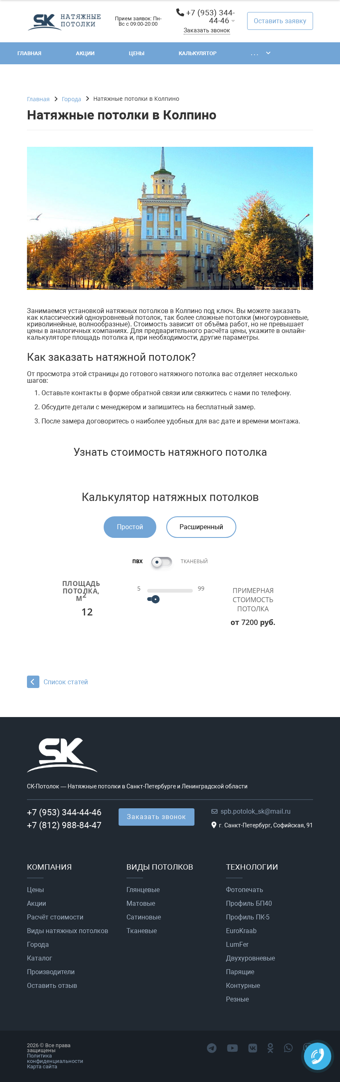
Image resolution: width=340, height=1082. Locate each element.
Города (38, 944)
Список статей (66, 682)
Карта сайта (42, 1066)
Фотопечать (244, 890)
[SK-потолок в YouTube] (232, 1048)
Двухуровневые (250, 958)
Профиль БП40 (249, 903)
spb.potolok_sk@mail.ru (256, 811)
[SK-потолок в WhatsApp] (288, 1048)
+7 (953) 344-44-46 (210, 16)
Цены (136, 53)
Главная (29, 53)
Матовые (140, 903)
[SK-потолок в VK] (252, 1048)
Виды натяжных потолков (67, 931)
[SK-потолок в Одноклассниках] (270, 1048)
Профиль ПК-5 (248, 917)
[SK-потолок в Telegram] (211, 1048)
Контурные (243, 985)
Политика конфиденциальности (55, 1058)
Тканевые (141, 931)
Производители (51, 972)
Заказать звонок (207, 30)
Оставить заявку (280, 21)
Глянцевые (143, 890)
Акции (85, 53)
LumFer (237, 944)
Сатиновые (143, 917)
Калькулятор (197, 53)
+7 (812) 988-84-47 (64, 825)
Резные (237, 999)
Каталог (39, 958)
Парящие (240, 972)
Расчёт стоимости (55, 917)
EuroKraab (241, 931)
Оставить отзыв (52, 985)
